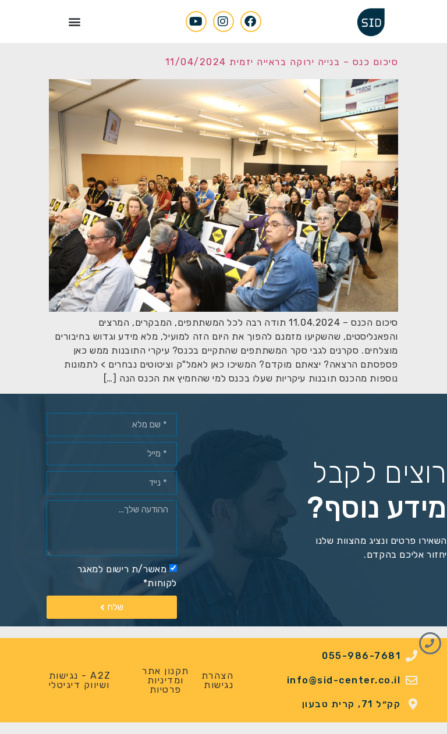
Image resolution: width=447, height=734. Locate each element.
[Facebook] (250, 21)
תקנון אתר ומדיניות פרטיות (165, 680)
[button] (74, 21)
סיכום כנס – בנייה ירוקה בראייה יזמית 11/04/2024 (282, 61)
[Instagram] (223, 21)
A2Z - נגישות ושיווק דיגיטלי (80, 680)
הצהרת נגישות (217, 680)
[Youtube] (196, 21)
